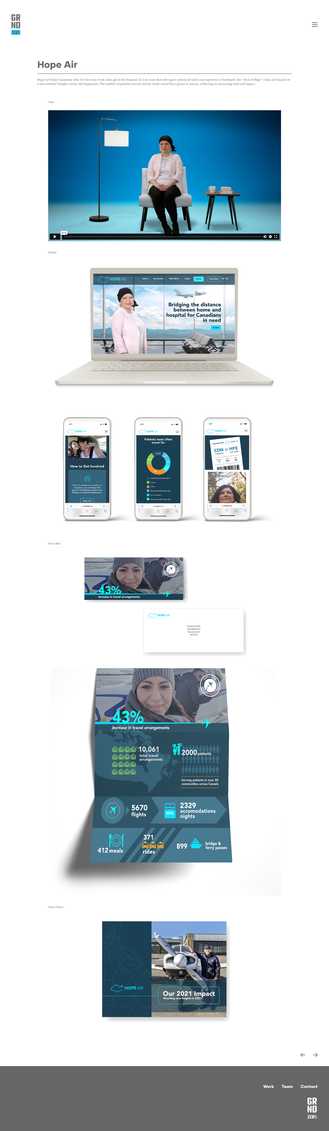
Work (268, 1086)
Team (287, 1086)
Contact (309, 1086)
